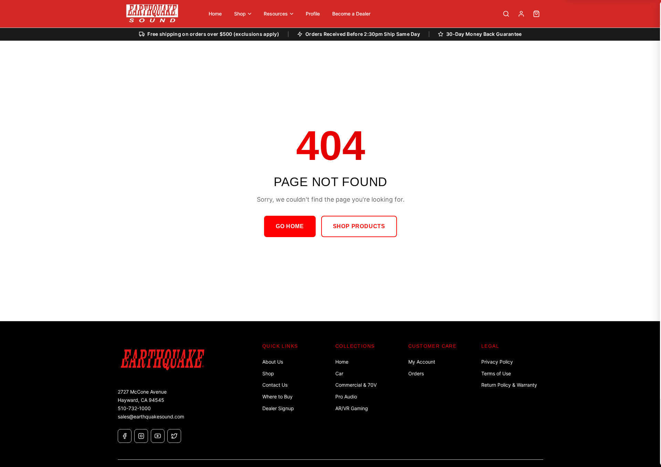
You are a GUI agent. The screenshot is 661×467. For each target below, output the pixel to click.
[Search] (506, 14)
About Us (272, 362)
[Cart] (536, 14)
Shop (268, 373)
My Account (421, 362)
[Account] (521, 14)
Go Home (290, 226)
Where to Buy (277, 396)
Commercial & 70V (356, 385)
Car (339, 373)
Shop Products (359, 226)
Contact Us (274, 385)
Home (341, 362)
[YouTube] (158, 436)
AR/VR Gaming (351, 408)
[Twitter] (174, 436)
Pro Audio (346, 396)
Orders (416, 373)
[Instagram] (141, 436)
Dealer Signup (278, 408)
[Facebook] (125, 436)
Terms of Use (496, 373)
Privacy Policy (497, 362)
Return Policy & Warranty (509, 385)
